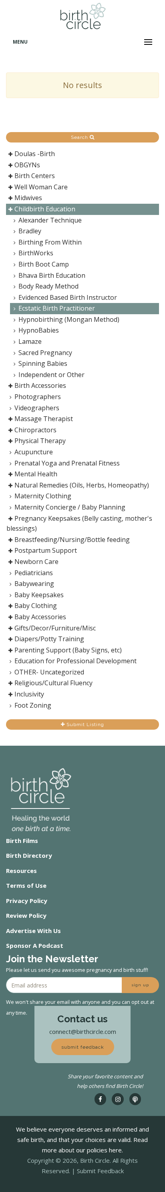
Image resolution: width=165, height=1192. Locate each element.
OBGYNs (27, 165)
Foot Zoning (32, 705)
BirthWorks (35, 253)
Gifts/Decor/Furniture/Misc (55, 628)
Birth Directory (29, 855)
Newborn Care (36, 561)
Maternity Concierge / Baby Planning (69, 507)
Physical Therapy (40, 440)
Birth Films (22, 841)
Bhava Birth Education (51, 275)
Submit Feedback (100, 1171)
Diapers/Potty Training (49, 638)
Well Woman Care (41, 187)
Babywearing (34, 583)
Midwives (28, 197)
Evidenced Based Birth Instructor (67, 297)
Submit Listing (84, 724)
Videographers (36, 407)
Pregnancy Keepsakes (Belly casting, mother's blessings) (79, 523)
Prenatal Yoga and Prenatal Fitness (67, 463)
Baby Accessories (40, 616)
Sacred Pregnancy (45, 352)
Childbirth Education (44, 209)
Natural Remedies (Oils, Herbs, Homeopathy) (81, 485)
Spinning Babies (42, 363)
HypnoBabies (38, 330)
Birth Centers (34, 175)
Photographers (37, 396)
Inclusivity (29, 694)
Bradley (29, 231)
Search (80, 137)
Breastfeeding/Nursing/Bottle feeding (72, 539)
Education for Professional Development (75, 660)
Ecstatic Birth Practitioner (56, 308)
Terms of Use (26, 885)
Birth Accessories (40, 385)
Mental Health (35, 474)
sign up (140, 985)
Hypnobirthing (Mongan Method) (68, 319)
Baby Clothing (35, 605)
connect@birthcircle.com (82, 1031)
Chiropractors (35, 429)
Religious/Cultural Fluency (53, 682)
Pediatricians (33, 572)
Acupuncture (33, 452)
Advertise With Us (33, 931)
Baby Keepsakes (39, 594)
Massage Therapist (43, 418)
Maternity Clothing (42, 496)
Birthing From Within (50, 242)
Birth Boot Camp (43, 264)
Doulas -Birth (34, 153)
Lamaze (30, 341)
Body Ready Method (48, 286)
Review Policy (26, 915)
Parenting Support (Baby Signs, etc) (68, 650)
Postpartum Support (45, 550)
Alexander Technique (50, 220)
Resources (21, 871)
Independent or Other (51, 374)
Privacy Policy (26, 901)
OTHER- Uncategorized (49, 672)
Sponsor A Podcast (34, 945)
